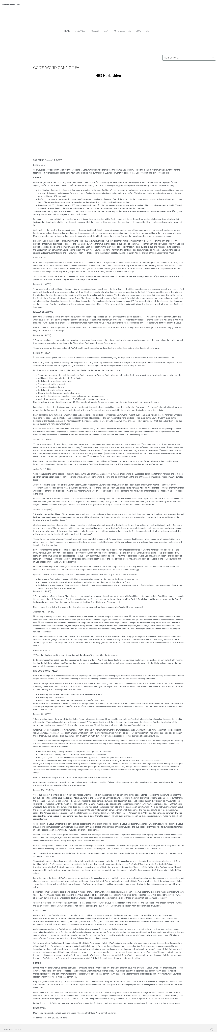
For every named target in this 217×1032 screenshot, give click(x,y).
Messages (80, 31)
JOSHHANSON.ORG (10, 4)
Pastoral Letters (122, 31)
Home (67, 31)
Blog (138, 31)
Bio (147, 31)
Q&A (106, 31)
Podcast (94, 31)
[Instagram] (211, 1029)
